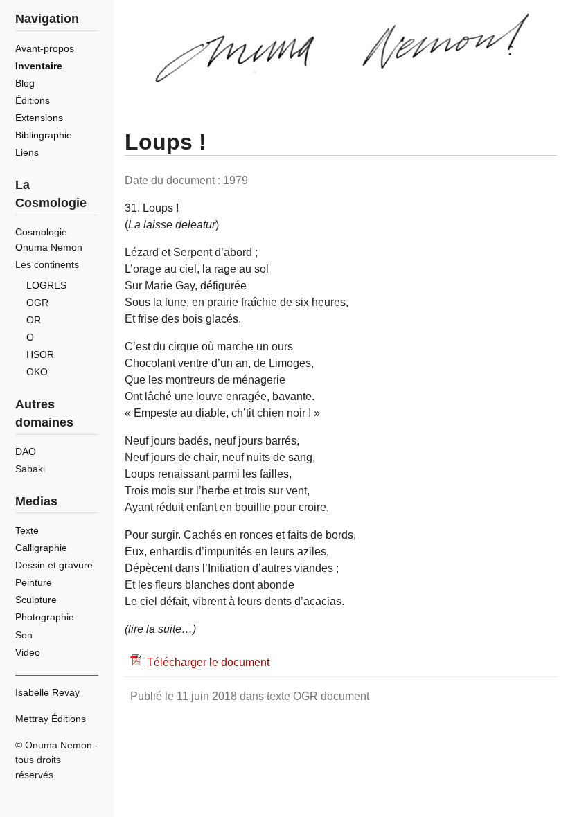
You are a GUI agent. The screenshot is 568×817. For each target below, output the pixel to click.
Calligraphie (41, 547)
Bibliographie (43, 135)
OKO (37, 371)
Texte (27, 530)
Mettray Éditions (50, 718)
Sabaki (30, 468)
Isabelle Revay (47, 692)
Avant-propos (44, 48)
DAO (25, 451)
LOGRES (46, 285)
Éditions (32, 100)
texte (278, 696)
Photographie (44, 616)
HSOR (40, 354)
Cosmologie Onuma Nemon (48, 239)
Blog (25, 83)
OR (33, 319)
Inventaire (38, 65)
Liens (27, 152)
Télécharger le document (208, 662)
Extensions (39, 117)
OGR (305, 696)
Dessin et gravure (54, 565)
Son (24, 634)
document (345, 696)
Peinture (33, 582)
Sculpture (36, 599)
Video (27, 652)
